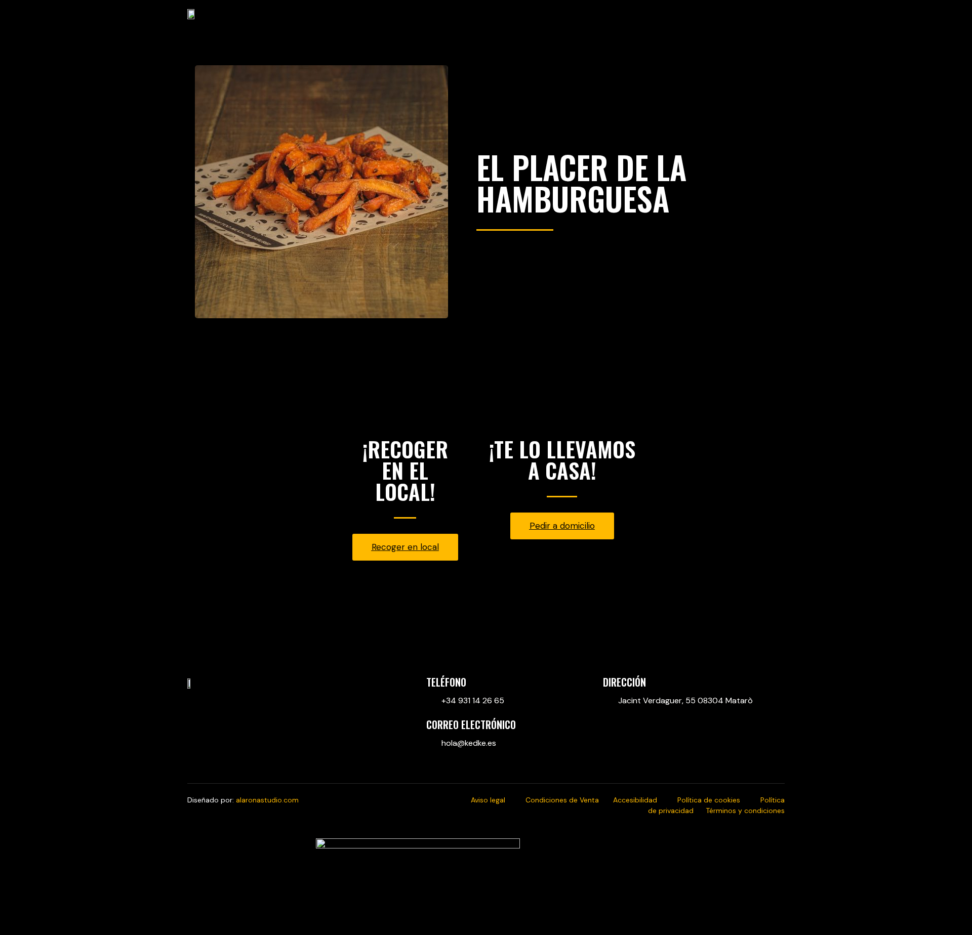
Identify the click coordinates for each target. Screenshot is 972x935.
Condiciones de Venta (569, 799)
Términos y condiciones (745, 810)
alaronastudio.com (267, 799)
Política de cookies (718, 799)
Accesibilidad (645, 799)
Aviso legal (498, 799)
